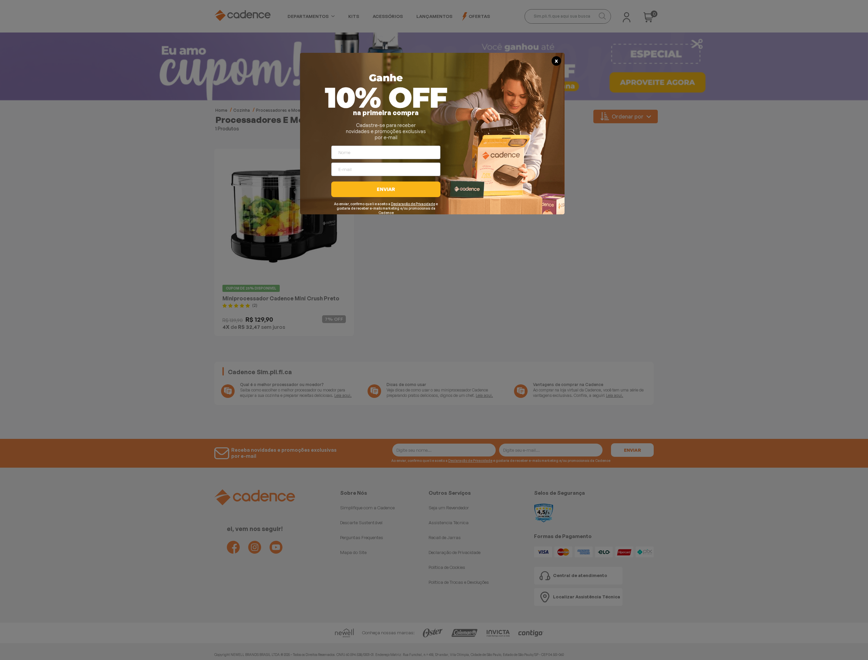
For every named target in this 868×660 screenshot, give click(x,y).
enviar (386, 189)
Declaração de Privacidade (413, 204)
